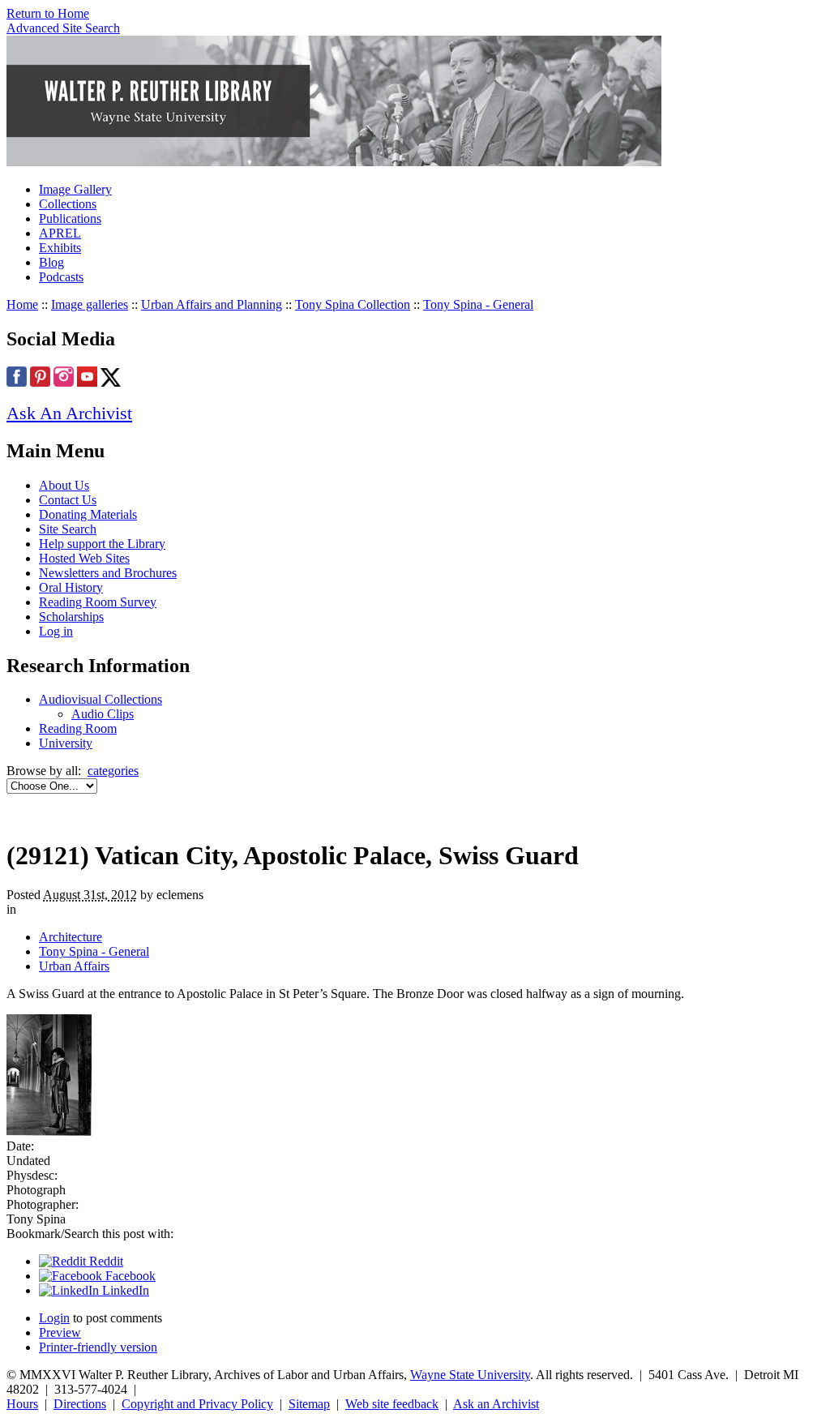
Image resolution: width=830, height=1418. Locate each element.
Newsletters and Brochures (108, 573)
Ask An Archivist (69, 413)
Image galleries (89, 304)
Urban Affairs (74, 966)
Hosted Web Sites (84, 558)
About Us (64, 485)
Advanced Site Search (63, 28)
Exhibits (60, 248)
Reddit (104, 1261)
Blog (51, 262)
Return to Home (47, 13)
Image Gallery (75, 189)
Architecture (70, 937)
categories (113, 771)
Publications (70, 218)
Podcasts (61, 277)
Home (22, 304)
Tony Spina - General (478, 304)
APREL (60, 233)
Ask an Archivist (496, 1404)
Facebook (129, 1276)
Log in (56, 631)
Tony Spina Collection (352, 304)
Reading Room (78, 728)
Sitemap (309, 1404)
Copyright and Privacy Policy (197, 1404)
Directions (79, 1404)
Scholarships (71, 616)
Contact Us (67, 500)
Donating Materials (88, 514)
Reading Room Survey (97, 602)
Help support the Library (102, 543)
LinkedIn (124, 1290)
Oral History (71, 587)
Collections (67, 204)
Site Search (67, 529)
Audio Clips (102, 714)
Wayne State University (470, 1375)
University (65, 743)
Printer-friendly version (98, 1347)
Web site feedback (392, 1404)
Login (54, 1318)
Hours (22, 1404)
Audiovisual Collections (100, 699)
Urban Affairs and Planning (211, 304)
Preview (60, 1332)
